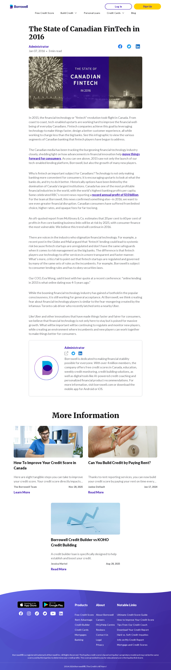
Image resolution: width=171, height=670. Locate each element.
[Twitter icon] (45, 613)
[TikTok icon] (37, 613)
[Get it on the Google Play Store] (53, 603)
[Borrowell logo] (19, 7)
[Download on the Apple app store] (28, 603)
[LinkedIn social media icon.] (61, 613)
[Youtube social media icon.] (53, 613)
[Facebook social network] (21, 613)
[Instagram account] (29, 613)
